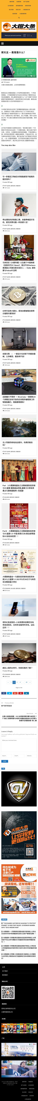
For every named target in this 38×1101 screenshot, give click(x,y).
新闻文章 (18, 9)
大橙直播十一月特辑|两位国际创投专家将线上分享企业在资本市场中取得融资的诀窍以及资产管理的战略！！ (19, 932)
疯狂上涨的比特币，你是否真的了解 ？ (18, 668)
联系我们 (5, 975)
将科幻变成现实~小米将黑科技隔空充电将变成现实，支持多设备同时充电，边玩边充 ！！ (18, 625)
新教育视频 (28, 5)
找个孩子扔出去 (6, 706)
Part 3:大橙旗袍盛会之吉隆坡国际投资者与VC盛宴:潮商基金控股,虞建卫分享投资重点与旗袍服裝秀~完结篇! (19, 488)
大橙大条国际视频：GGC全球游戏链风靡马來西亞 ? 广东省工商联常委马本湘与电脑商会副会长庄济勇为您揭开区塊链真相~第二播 (19, 718)
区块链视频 (11, 5)
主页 (3, 967)
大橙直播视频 (23, 13)
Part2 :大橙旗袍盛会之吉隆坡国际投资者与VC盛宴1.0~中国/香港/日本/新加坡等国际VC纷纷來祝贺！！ (19, 533)
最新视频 (12, 1)
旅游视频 (15, 13)
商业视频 (11, 9)
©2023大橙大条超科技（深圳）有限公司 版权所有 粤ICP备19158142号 (10, 1083)
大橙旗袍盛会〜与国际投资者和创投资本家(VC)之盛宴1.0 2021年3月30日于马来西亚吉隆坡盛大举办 (19, 579)
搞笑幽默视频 (19, 5)
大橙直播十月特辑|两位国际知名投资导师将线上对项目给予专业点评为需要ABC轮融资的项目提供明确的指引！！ (18, 940)
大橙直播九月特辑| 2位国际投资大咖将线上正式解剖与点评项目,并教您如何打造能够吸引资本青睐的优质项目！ (18, 956)
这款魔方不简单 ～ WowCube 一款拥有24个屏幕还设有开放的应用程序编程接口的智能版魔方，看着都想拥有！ (19, 399)
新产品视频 (26, 1)
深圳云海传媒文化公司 (8, 1008)
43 (26, 682)
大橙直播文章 (26, 9)
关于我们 (5, 971)
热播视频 (19, 1)
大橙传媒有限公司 (7, 1012)
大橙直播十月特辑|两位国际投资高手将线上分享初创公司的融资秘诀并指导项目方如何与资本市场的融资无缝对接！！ (19, 948)
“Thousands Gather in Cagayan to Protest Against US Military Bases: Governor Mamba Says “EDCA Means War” (18, 925)
